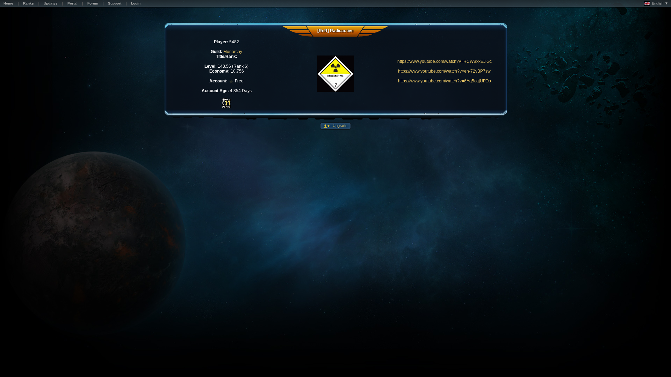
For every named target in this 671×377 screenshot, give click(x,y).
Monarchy (232, 51)
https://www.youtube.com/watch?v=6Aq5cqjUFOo (444, 81)
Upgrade (339, 126)
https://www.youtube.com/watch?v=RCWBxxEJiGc (444, 61)
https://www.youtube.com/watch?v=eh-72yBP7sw (444, 71)
